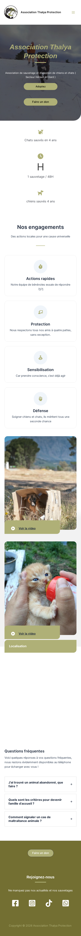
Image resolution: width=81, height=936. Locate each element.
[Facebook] (15, 903)
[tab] (40, 784)
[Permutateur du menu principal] (73, 12)
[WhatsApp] (65, 903)
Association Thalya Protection (41, 12)
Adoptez (41, 86)
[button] (41, 853)
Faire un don (40, 102)
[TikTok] (49, 903)
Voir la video (27, 528)
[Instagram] (32, 903)
